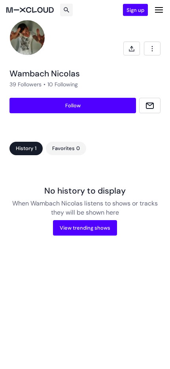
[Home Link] (30, 10)
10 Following (62, 84)
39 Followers (25, 84)
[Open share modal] (131, 48)
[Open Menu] (159, 10)
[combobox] (152, 48)
